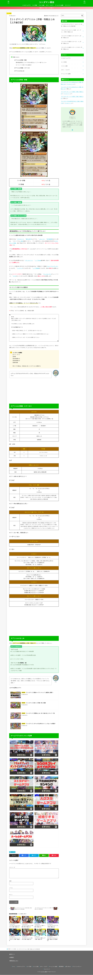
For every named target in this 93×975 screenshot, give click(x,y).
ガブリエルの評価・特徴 (20, 60)
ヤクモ (14, 276)
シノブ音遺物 (36, 268)
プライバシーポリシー (76, 966)
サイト (11, 894)
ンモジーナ (42, 239)
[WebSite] (72, 130)
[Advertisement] (34, 391)
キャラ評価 (34, 5)
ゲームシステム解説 (59, 5)
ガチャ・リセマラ (49, 5)
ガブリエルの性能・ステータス (22, 67)
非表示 (17, 57)
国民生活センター (14, 960)
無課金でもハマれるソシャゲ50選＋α (46, 7)
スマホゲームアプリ (26, 5)
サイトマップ (67, 5)
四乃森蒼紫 (49, 239)
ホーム (13, 966)
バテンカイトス (29, 260)
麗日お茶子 (29, 239)
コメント (12, 867)
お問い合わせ (68, 966)
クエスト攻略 (41, 5)
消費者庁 (12, 957)
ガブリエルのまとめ (19, 70)
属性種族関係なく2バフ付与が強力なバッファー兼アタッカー (31, 62)
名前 (10, 881)
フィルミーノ (70, 84)
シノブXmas (38, 260)
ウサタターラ (20, 239)
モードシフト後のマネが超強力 (23, 65)
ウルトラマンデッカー (52, 266)
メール (11, 887)
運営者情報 (61, 966)
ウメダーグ (20, 268)
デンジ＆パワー (47, 274)
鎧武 (22, 241)
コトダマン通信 (46, 2)
